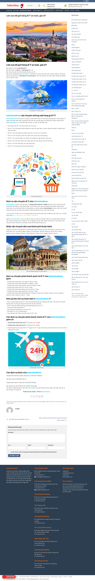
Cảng (73, 44)
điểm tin (74, 127)
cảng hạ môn (75, 56)
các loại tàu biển (76, 34)
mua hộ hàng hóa (76, 175)
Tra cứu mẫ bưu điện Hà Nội (79, 221)
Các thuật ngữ (76, 37)
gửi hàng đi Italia (60, 401)
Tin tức (65, 576)
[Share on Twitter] (34, 396)
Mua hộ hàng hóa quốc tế (79, 178)
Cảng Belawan (76, 47)
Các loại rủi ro (75, 31)
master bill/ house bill (78, 172)
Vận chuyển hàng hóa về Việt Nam (80, 247)
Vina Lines (73, 487)
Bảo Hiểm (74, 25)
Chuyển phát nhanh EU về (79, 84)
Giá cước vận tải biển (78, 133)
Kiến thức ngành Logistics (79, 166)
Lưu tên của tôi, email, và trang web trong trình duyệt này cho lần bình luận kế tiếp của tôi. (34, 452)
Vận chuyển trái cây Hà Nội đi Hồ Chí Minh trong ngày (21, 386)
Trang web (50, 445)
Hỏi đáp (74, 155)
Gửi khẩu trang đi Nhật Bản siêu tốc (16, 379)
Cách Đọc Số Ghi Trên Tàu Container (79, 41)
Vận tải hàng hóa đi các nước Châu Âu (80, 283)
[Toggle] (88, 73)
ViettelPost (35, 215)
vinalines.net (66, 475)
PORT (73, 193)
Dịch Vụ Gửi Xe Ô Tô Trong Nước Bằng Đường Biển (79, 104)
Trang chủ (9, 10)
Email (30, 445)
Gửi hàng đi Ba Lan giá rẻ (79, 139)
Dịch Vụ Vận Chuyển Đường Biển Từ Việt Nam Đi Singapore (79, 116)
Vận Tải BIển (75, 268)
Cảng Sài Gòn (75, 64)
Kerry (18, 215)
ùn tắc (73, 224)
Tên (9, 445)
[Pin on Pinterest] (39, 396)
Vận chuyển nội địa (77, 260)
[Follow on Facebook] (83, 1)
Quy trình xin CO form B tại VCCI (79, 197)
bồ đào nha (75, 28)
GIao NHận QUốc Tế (77, 136)
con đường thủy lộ (77, 87)
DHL (14, 215)
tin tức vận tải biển (77, 212)
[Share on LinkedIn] (42, 396)
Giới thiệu (16, 10)
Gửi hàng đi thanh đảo (78, 142)
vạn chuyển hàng (76, 229)
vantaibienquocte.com (68, 473)
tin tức (73, 209)
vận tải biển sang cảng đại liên (80, 274)
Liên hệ (70, 576)
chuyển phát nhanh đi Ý (50, 401)
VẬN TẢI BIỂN (75, 263)
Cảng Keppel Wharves (78, 59)
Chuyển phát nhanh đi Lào (79, 79)
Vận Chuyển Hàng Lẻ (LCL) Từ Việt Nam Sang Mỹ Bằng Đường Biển (80, 252)
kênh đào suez (76, 161)
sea (72, 201)
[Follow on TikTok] (85, 1)
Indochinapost (66, 487)
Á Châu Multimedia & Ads (32, 579)
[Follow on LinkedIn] (86, 1)
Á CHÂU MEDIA (21, 579)
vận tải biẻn (75, 266)
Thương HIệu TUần (77, 204)
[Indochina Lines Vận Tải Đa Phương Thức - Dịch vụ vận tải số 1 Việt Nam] (15, 5)
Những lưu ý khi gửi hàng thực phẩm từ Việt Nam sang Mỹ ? (80, 189)
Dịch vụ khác (75, 108)
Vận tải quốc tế (76, 287)
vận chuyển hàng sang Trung (80, 257)
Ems (21, 215)
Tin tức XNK (75, 215)
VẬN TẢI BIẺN (75, 271)
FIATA (73, 130)
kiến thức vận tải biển (78, 169)
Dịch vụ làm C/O (76, 111)
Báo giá (60, 576)
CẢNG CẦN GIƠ (76, 50)
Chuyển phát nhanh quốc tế (33, 401)
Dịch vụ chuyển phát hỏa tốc (80, 96)
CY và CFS (75, 90)
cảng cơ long (75, 53)
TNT (24, 215)
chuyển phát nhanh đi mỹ (79, 82)
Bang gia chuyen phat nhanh (79, 22)
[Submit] (39, 5)
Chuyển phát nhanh (22, 401)
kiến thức (74, 164)
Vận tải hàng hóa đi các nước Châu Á (80, 278)
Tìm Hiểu (74, 206)
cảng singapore (76, 67)
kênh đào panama (77, 158)
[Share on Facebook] (31, 396)
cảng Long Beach (76, 62)
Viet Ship (78, 487)
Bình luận (11, 432)
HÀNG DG (74, 149)
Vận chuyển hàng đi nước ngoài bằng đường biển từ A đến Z (79, 234)
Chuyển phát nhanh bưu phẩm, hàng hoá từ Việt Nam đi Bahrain (24, 375)
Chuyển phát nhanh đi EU (79, 76)
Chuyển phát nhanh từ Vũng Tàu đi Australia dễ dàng (21, 382)
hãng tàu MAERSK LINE (78, 152)
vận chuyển (75, 227)
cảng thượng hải (76, 70)
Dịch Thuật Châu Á (44, 579)
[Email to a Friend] (36, 396)
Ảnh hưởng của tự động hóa (79, 20)
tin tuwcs (74, 218)
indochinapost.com (67, 476)
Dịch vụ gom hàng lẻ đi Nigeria (78, 100)
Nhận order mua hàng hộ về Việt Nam (79, 182)
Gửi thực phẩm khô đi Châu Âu (79, 145)
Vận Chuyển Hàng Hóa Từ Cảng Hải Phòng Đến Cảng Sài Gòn (80, 241)
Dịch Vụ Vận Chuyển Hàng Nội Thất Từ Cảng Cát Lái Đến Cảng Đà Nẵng (80, 122)
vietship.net (66, 471)
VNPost (28, 215)
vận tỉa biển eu (76, 289)
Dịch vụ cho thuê (76, 93)
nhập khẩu (74, 185)
